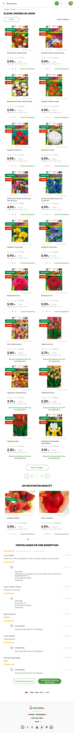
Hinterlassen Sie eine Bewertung (49, 681)
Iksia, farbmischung (14, 344)
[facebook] (27, 727)
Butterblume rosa (13, 296)
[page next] (47, 476)
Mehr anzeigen (37, 468)
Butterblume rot (47, 296)
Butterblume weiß (47, 150)
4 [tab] (35, 539)
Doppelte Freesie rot (14, 150)
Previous (7, 511)
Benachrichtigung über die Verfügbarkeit (20, 360)
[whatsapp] (51, 727)
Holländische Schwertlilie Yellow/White (50, 442)
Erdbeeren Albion (13, 518)
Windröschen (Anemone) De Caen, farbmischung (19, 199)
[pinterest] (46, 727)
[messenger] (23, 727)
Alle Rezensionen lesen (24, 681)
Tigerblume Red (12, 441)
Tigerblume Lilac (47, 344)
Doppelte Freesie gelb (15, 247)
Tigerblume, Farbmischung (16, 393)
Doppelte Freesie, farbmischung (52, 53)
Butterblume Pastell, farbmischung (19, 101)
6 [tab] (41, 539)
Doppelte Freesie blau (49, 247)
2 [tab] (30, 539)
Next (66, 511)
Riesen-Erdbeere (47, 518)
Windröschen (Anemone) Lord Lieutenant (51, 199)
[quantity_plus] (15, 68)
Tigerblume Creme (47, 393)
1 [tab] (28, 539)
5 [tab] (38, 539)
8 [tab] (46, 539)
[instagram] (32, 727)
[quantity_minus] (9, 68)
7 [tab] (43, 539)
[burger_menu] (3, 3)
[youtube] (37, 727)
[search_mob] (57, 3)
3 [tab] (33, 539)
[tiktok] (42, 727)
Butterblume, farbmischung (17, 53)
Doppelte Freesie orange (50, 101)
